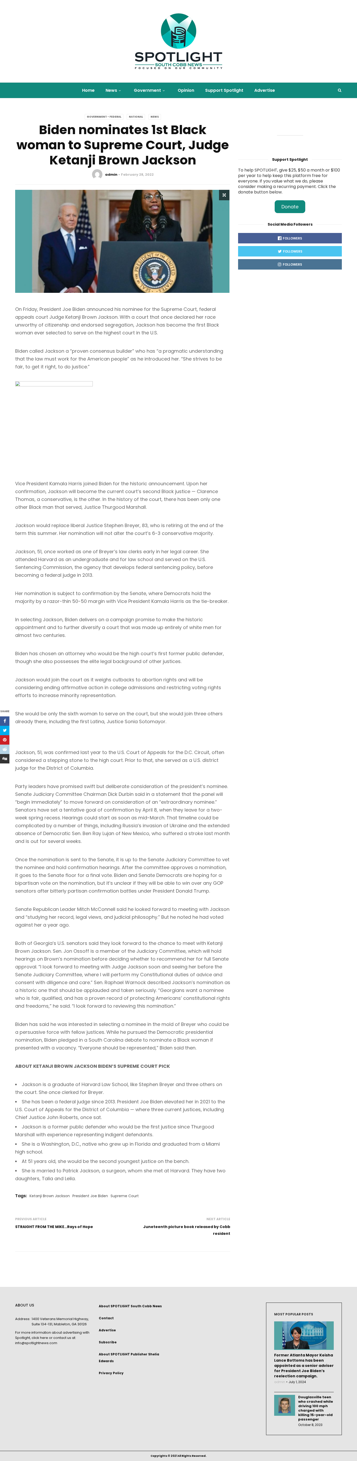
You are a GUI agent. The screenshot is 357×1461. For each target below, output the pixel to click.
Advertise (264, 90)
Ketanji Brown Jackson (50, 1196)
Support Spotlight (224, 90)
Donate (289, 206)
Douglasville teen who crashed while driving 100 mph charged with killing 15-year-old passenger (315, 1408)
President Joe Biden (90, 1196)
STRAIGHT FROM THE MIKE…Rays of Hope (54, 1226)
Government (147, 90)
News (111, 90)
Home (88, 90)
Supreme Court (125, 1196)
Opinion (186, 90)
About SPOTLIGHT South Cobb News (130, 1306)
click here (40, 1337)
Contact (106, 1318)
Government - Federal (104, 117)
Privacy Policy (111, 1373)
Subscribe (108, 1342)
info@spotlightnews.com (36, 1342)
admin (111, 174)
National (136, 117)
